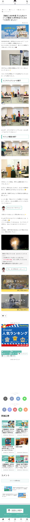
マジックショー (23, 353)
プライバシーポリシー (22, 514)
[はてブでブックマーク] (18, 399)
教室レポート (6, 353)
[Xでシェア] (5, 399)
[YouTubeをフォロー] (15, 410)
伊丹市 (13, 356)
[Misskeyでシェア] (17, 387)
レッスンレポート (17, 351)
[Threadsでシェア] (26, 387)
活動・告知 (14, 353)
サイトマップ (7, 514)
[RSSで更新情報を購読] (26, 410)
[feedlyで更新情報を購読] (20, 410)
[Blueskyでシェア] (13, 387)
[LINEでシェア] (24, 399)
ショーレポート (6, 351)
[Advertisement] (15, 375)
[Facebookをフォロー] (4, 410)
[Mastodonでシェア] (8, 387)
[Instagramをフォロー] (10, 410)
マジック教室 (6, 356)
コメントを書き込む (15, 480)
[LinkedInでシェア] (20, 392)
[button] (26, 315)
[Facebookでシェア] (12, 399)
